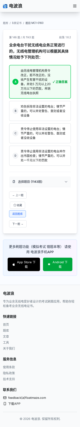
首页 (6, 324)
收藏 (19, 205)
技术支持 (9, 379)
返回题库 (17, 213)
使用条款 (9, 367)
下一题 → (17, 223)
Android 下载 (60, 264)
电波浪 (15, 6)
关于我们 (9, 348)
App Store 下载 (26, 264)
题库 (5, 22)
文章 (6, 336)
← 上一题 (17, 195)
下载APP (14, 404)
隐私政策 (9, 373)
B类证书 (17, 22)
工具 (6, 342)
